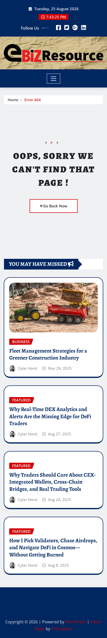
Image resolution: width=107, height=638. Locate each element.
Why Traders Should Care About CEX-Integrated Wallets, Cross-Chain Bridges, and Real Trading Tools (52, 482)
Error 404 (32, 99)
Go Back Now (55, 205)
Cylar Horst (28, 368)
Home (13, 99)
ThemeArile (62, 629)
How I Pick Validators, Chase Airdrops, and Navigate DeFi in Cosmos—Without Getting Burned (53, 547)
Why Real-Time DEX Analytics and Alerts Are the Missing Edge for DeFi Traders (50, 416)
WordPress (75, 622)
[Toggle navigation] (53, 79)
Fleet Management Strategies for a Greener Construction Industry (48, 354)
